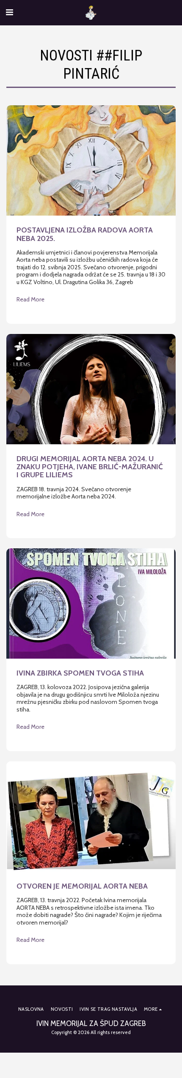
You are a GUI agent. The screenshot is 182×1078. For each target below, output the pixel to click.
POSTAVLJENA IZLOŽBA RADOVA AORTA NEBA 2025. (85, 233)
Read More (30, 299)
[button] (9, 12)
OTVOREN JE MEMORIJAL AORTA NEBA (82, 885)
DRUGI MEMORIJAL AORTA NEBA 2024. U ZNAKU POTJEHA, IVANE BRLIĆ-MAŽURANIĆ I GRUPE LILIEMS (90, 466)
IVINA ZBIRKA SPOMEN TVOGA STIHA (80, 672)
